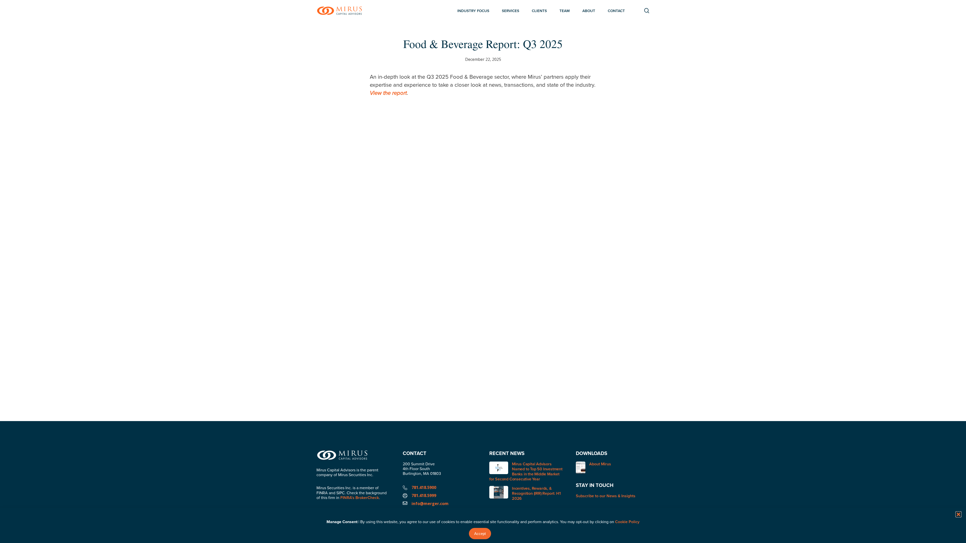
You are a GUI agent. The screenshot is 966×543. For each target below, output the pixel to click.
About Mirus (600, 464)
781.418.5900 (424, 487)
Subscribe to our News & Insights (605, 496)
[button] (958, 514)
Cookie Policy (627, 522)
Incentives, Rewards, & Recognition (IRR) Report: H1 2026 (536, 493)
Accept (480, 533)
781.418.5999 (424, 495)
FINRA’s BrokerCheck (359, 498)
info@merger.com (430, 503)
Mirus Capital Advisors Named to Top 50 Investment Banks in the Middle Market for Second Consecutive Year (525, 471)
